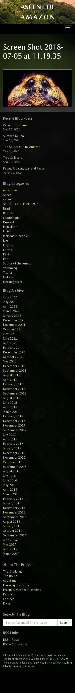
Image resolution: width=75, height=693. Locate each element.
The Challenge (12, 571)
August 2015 (11, 521)
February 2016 (13, 499)
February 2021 (13, 348)
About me (9, 580)
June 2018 (10, 402)
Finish (7, 231)
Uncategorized (13, 282)
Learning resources (16, 585)
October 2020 (12, 357)
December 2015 (14, 508)
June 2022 (10, 297)
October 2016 (12, 462)
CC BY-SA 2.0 (60, 658)
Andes (7, 195)
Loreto (7, 250)
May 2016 (9, 485)
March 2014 (11, 554)
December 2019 (14, 366)
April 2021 (10, 343)
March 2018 (11, 412)
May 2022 (9, 302)
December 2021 (14, 320)
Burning (8, 213)
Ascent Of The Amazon (37, 11)
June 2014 (10, 540)
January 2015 (12, 526)
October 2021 (12, 329)
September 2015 (14, 517)
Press (6, 603)
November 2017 (14, 425)
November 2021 (14, 325)
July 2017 (9, 435)
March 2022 (11, 311)
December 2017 (14, 421)
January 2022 (12, 316)
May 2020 (9, 361)
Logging (8, 245)
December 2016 (14, 453)
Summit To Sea (13, 136)
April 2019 (10, 380)
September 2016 (14, 467)
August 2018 (11, 398)
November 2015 (14, 512)
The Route (10, 576)
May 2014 (10, 544)
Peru (6, 259)
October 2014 (12, 531)
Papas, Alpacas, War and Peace (24, 168)
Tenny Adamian (41, 662)
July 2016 (9, 476)
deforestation (12, 218)
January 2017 (12, 448)
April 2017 (10, 439)
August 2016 (11, 471)
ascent (7, 199)
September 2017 (14, 430)
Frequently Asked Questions (22, 590)
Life (5, 240)
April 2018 (10, 407)
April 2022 (10, 306)
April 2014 (10, 549)
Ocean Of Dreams (15, 125)
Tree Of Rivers (12, 157)
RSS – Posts (11, 640)
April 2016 (10, 489)
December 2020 (14, 352)
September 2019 (14, 370)
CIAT (31, 658)
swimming (10, 268)
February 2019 (13, 384)
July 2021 (9, 334)
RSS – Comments (15, 644)
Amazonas (10, 190)
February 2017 (13, 444)
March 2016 (11, 494)
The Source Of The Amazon (21, 147)
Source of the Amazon (18, 263)
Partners (9, 594)
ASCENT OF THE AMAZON (21, 204)
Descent (8, 222)
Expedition (10, 227)
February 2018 (13, 416)
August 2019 (11, 375)
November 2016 (14, 457)
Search (64, 622)
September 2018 (14, 393)
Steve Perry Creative (23, 666)
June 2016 (10, 480)
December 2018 (14, 389)
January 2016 (12, 503)
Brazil (7, 208)
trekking (9, 277)
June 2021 (10, 338)
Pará (6, 254)
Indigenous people (15, 236)
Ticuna (7, 272)
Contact (8, 599)
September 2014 (15, 535)
